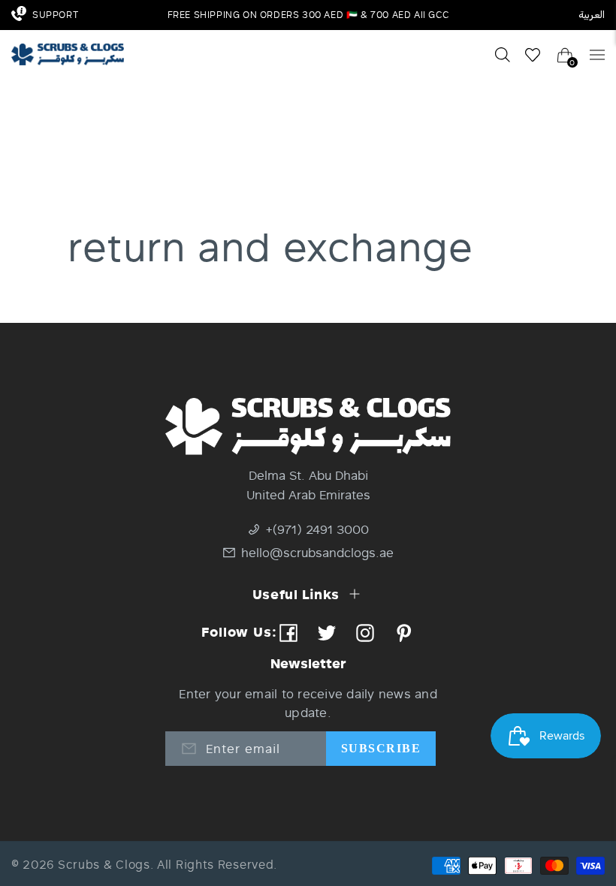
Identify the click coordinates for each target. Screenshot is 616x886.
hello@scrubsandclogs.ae (317, 552)
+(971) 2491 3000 (317, 529)
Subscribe (381, 748)
